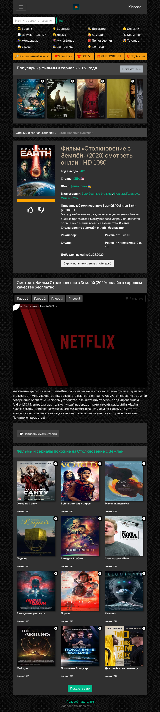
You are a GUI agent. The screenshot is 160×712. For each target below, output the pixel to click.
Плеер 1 (22, 298)
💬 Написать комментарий (38, 434)
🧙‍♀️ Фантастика (62, 46)
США (76, 178)
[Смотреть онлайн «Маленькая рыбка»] (124, 481)
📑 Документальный (29, 34)
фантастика (79, 186)
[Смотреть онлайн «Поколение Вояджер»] (80, 645)
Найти (63, 20)
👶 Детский (131, 28)
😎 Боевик (24, 28)
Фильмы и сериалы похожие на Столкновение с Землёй (70, 451)
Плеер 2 (40, 298)
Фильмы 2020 (70, 198)
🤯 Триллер (131, 40)
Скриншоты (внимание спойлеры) (87, 263)
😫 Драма (59, 34)
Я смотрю (135, 298)
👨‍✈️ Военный (61, 28)
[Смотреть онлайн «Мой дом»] (36, 645)
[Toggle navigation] (21, 7)
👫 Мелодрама (27, 40)
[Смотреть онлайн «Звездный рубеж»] (80, 535)
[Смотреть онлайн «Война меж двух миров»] (80, 481)
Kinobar (134, 6)
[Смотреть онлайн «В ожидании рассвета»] (36, 590)
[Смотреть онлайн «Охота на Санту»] (36, 481)
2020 (82, 171)
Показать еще (80, 688)
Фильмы (119, 193)
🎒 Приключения (100, 40)
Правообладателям (80, 701)
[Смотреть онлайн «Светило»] (124, 590)
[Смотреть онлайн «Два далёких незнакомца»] (124, 645)
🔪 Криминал (132, 34)
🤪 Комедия (96, 34)
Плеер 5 (74, 298)
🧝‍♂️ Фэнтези (96, 46)
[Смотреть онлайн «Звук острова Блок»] (124, 535)
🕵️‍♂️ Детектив (97, 28)
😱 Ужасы (24, 46)
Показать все (131, 69)
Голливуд (132, 193)
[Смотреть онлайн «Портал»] (80, 590)
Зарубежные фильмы (97, 193)
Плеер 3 (57, 298)
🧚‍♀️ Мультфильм (63, 40)
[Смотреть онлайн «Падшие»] (36, 535)
